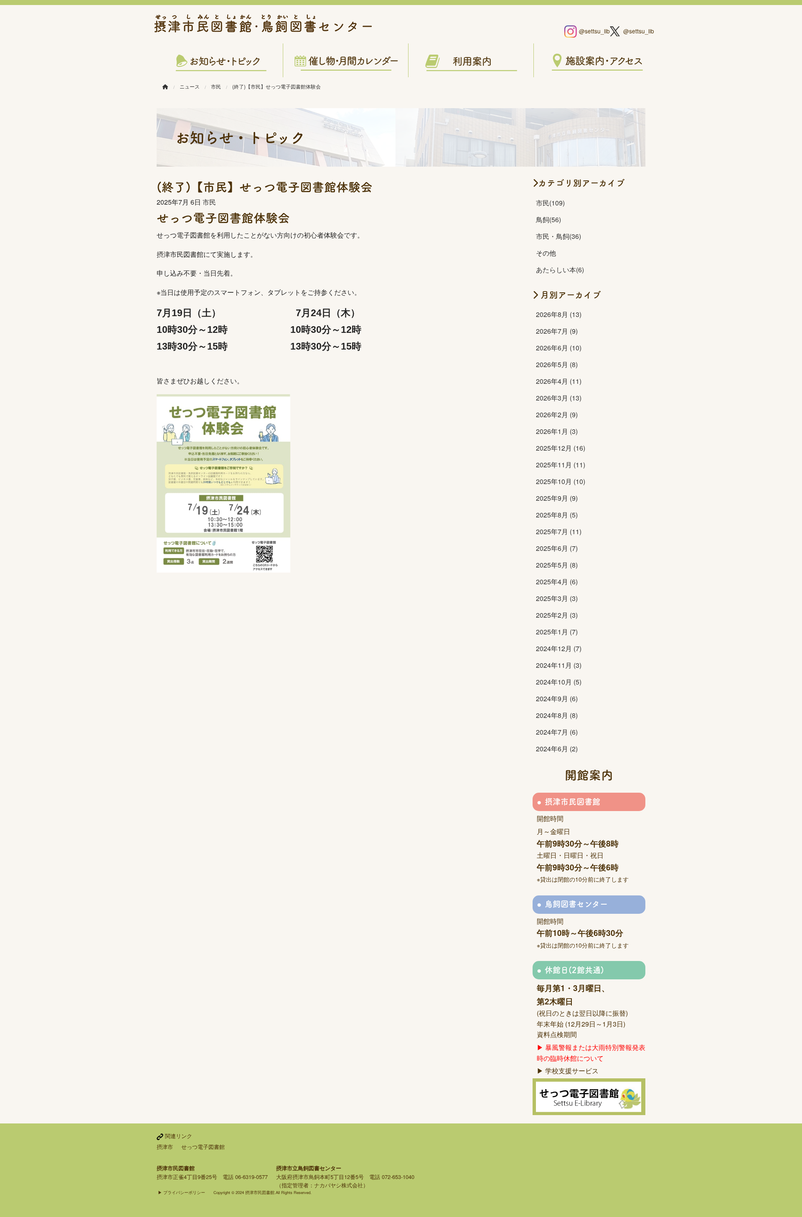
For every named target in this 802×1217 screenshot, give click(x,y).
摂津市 (165, 1147)
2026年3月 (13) (558, 398)
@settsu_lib (591, 31)
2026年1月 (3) (557, 431)
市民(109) (550, 203)
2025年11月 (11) (560, 464)
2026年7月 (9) (557, 331)
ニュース (190, 86)
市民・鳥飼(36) (558, 236)
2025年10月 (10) (560, 481)
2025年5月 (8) (557, 565)
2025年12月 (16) (560, 448)
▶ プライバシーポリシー (181, 1192)
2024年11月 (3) (558, 665)
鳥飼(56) (548, 219)
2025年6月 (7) (557, 548)
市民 (216, 86)
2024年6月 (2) (557, 748)
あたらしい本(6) (560, 269)
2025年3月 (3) (557, 598)
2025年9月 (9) (557, 498)
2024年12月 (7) (558, 648)
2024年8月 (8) (557, 715)
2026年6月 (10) (558, 347)
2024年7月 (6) (557, 732)
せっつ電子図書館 (203, 1147)
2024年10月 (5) (558, 682)
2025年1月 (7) (557, 631)
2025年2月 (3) (557, 615)
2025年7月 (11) (558, 531)
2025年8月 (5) (557, 515)
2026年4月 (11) (558, 381)
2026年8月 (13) (558, 314)
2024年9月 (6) (557, 698)
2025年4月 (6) (557, 581)
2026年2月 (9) (557, 414)
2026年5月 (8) (557, 364)
